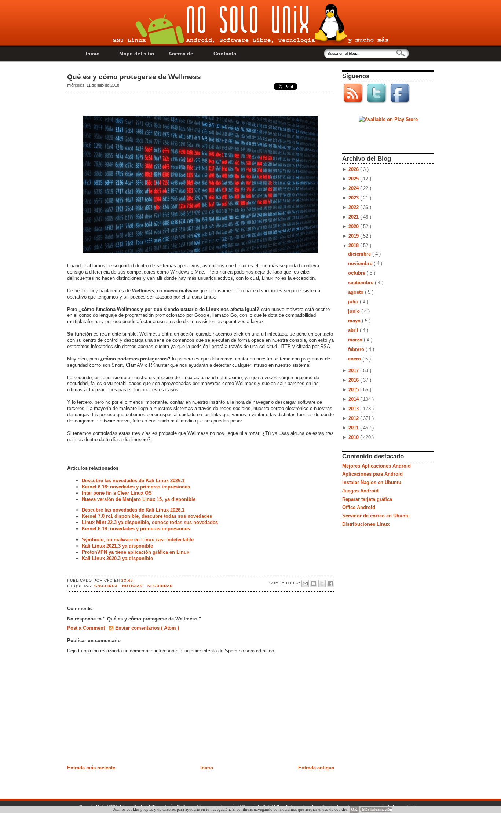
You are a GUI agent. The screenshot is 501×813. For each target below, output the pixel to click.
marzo (356, 340)
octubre (357, 273)
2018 (354, 245)
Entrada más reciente (91, 767)
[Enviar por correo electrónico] (305, 583)
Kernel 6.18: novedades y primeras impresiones (136, 487)
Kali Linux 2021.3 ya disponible (117, 546)
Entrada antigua (316, 767)
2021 (354, 217)
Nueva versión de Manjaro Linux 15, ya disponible (138, 499)
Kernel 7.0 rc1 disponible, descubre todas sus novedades (147, 516)
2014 (354, 399)
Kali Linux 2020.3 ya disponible (117, 558)
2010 (354, 437)
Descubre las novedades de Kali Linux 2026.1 (133, 480)
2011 (354, 428)
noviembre (361, 263)
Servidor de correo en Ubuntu (376, 516)
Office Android (358, 507)
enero (355, 359)
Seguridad (160, 586)
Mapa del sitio (136, 53)
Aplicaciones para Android (372, 474)
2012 (354, 418)
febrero (357, 349)
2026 (354, 169)
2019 (354, 236)
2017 (354, 370)
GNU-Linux (106, 586)
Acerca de (180, 53)
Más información (377, 809)
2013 (354, 408)
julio (354, 301)
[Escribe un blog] (313, 583)
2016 (354, 380)
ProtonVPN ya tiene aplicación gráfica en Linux (135, 552)
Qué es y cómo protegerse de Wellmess (134, 77)
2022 (354, 207)
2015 (354, 389)
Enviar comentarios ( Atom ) (147, 628)
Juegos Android (360, 491)
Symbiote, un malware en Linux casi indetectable (138, 539)
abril (354, 330)
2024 (354, 188)
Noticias (133, 586)
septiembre (361, 282)
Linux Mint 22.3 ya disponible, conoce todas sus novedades (150, 522)
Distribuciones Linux (366, 524)
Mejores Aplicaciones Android (376, 466)
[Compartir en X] (322, 583)
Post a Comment (86, 628)
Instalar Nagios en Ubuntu (371, 482)
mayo (355, 320)
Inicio (93, 53)
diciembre (360, 254)
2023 (354, 198)
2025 (354, 179)
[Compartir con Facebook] (330, 583)
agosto (356, 292)
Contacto (225, 53)
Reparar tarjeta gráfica (367, 499)
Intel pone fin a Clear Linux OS (117, 493)
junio (354, 311)
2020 (354, 226)
